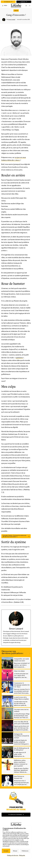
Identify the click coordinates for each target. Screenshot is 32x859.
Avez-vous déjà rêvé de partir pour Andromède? (21, 723)
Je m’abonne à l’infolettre (15, 814)
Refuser (15, 851)
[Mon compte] (26, 6)
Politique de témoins (12, 855)
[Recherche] (29, 6)
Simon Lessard (11, 19)
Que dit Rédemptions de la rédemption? (21, 749)
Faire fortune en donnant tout (19, 777)
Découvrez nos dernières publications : (13, 652)
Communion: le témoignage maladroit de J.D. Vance (22, 685)
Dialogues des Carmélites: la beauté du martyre (21, 736)
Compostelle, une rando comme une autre (21, 660)
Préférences (25, 851)
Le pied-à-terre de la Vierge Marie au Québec (21, 698)
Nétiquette (22, 855)
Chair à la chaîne (19, 671)
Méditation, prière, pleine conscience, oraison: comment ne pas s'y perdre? (20, 763)
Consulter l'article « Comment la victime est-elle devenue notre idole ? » (14, 536)
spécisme (19, 358)
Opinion (16, 10)
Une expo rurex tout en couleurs (21, 710)
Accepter (6, 851)
